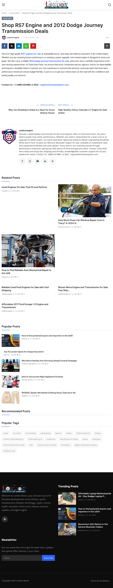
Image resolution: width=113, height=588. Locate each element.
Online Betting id (35, 439)
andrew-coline (63, 227)
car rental (17, 433)
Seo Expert (65, 445)
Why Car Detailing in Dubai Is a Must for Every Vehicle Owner (31, 111)
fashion (58, 433)
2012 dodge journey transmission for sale (49, 61)
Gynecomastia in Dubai (46, 445)
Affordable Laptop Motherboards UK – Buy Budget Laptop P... (94, 495)
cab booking (46, 433)
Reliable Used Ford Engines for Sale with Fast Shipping (25, 289)
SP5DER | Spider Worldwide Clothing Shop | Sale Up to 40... (49, 392)
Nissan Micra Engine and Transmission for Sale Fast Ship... (83, 289)
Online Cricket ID (83, 433)
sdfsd (80, 500)
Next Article (63, 105)
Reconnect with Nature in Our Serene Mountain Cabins (93, 525)
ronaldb (4, 191)
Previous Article (47, 105)
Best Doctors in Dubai (69, 439)
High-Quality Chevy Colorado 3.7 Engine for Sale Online (82, 111)
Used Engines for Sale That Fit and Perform (24, 187)
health (69, 433)
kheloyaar (96, 439)
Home (4, 13)
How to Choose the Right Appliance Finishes (42, 376)
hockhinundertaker (29, 364)
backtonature (83, 530)
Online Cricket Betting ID (13, 439)
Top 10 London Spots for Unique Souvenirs (24, 351)
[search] (109, 5)
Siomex (24, 339)
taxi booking (30, 433)
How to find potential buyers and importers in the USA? (47, 335)
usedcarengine (26, 130)
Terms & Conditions (100, 580)
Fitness (98, 433)
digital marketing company (86, 445)
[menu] (3, 5)
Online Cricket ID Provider (14, 445)
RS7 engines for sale (31, 54)
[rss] (5, 519)
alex (5, 355)
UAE (31, 445)
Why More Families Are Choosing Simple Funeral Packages (49, 360)
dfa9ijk (24, 396)
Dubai (85, 439)
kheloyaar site (9, 451)
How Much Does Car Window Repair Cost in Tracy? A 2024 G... (81, 222)
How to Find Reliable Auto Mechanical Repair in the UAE (26, 272)
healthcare (51, 439)
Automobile (14, 13)
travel (5, 433)
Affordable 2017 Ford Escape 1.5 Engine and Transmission (25, 306)
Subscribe (48, 558)
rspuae (4, 277)
